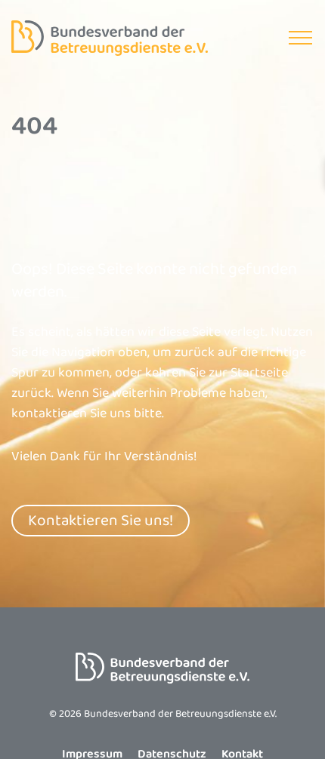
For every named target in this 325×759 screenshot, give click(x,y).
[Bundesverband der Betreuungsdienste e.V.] (109, 38)
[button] (300, 38)
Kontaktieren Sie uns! (100, 520)
